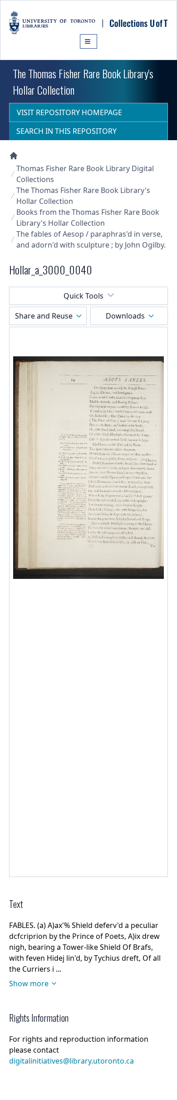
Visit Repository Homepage (69, 112)
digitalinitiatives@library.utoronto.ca (71, 1061)
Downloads (125, 316)
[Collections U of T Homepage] (13, 155)
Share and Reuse (44, 316)
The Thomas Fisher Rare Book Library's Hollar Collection (83, 195)
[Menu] (88, 41)
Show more (29, 983)
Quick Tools (83, 296)
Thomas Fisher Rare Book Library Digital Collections (85, 173)
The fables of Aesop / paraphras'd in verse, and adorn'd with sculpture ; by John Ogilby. (91, 239)
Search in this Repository (66, 131)
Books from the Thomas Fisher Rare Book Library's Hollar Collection (87, 217)
